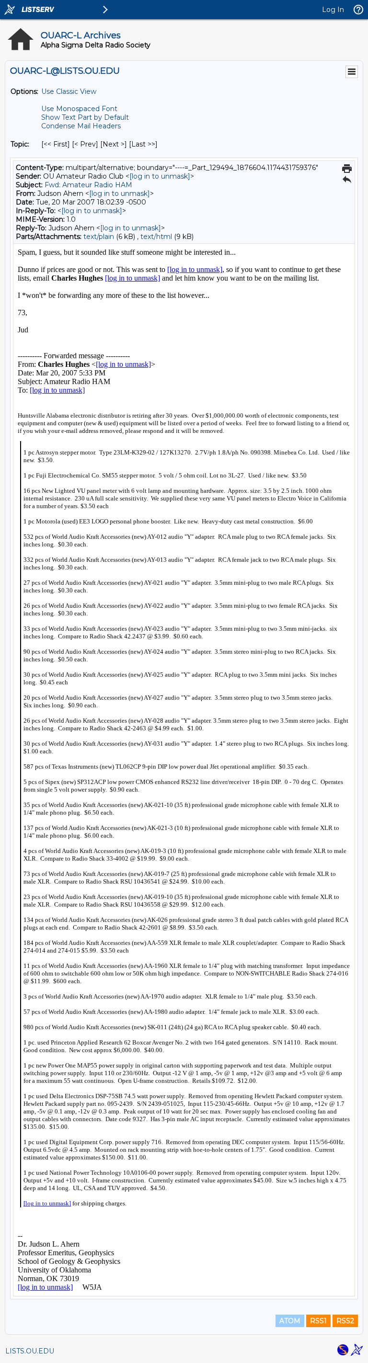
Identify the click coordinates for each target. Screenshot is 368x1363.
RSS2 (345, 1321)
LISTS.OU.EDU (29, 1351)
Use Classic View (68, 91)
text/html (156, 236)
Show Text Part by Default (85, 117)
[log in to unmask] (159, 176)
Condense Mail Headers (81, 126)
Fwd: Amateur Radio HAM (88, 185)
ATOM (289, 1321)
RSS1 (318, 1321)
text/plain (98, 236)
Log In (333, 9)
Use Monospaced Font (79, 108)
